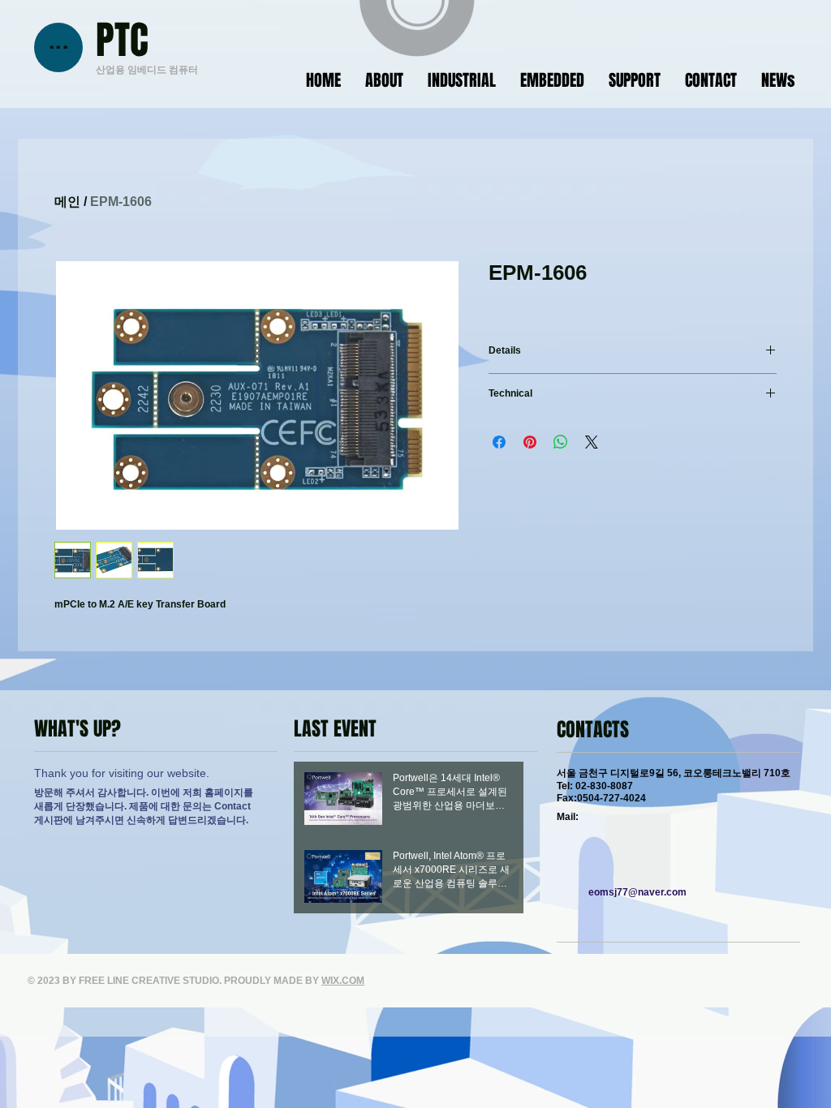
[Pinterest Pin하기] (530, 442)
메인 (67, 201)
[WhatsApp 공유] (561, 442)
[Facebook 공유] (499, 442)
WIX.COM (342, 980)
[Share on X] (591, 442)
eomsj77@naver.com (637, 892)
